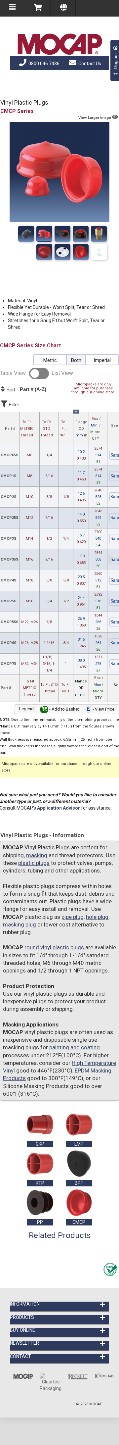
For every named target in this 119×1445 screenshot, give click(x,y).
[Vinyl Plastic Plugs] (26, 234)
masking (36, 855)
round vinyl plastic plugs (54, 947)
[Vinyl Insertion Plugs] (62, 252)
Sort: (25, 389)
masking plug (19, 924)
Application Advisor (58, 808)
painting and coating (74, 1047)
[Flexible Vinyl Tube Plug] (81, 252)
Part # (10, 428)
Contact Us (89, 63)
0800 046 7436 (43, 63)
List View (62, 373)
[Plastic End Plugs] (62, 234)
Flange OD (81, 424)
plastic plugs (34, 863)
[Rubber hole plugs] (99, 234)
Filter (13, 404)
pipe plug (72, 917)
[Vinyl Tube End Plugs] (81, 234)
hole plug (97, 917)
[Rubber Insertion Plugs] (44, 252)
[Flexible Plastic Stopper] (99, 252)
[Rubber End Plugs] (44, 234)
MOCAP (95, 1404)
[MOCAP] (59, 44)
